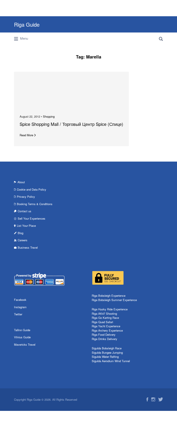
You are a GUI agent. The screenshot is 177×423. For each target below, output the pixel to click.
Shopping (49, 116)
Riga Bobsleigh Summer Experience (114, 300)
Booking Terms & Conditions (34, 204)
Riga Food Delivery (103, 334)
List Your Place (26, 226)
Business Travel (28, 247)
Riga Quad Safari (102, 322)
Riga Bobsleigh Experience (108, 295)
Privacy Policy (26, 196)
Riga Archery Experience (107, 330)
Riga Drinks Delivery (104, 339)
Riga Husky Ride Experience (110, 309)
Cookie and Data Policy (31, 189)
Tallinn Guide (22, 330)
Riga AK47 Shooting (104, 313)
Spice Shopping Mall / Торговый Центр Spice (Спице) (71, 124)
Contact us (24, 211)
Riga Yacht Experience (106, 326)
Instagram (20, 307)
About (21, 182)
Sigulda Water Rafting (105, 357)
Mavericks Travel (24, 344)
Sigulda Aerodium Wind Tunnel (111, 361)
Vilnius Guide (22, 337)
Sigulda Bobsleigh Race (107, 348)
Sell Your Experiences (31, 218)
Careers (22, 240)
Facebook (20, 300)
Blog (20, 233)
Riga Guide (27, 24)
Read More (26, 135)
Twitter (18, 314)
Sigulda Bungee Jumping (107, 352)
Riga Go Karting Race (105, 318)
